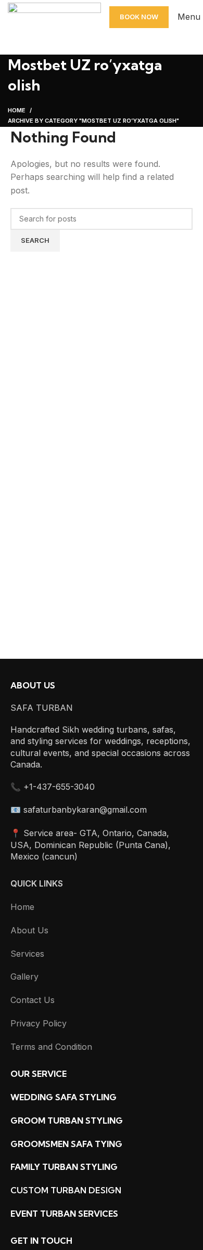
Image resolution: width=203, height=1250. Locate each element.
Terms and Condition (51, 1046)
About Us (29, 930)
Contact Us (32, 1000)
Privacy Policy (38, 1023)
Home (17, 110)
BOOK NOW (139, 16)
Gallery (24, 976)
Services (27, 953)
